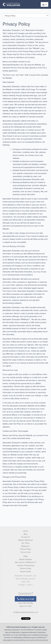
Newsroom (25, 546)
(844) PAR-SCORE (25, 603)
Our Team (25, 543)
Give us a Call (26, 598)
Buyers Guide (25, 571)
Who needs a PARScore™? (25, 562)
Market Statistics (25, 559)
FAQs (25, 556)
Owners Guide (25, 568)
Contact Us (25, 537)
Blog (25, 534)
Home (25, 531)
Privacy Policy (25, 549)
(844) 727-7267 (25, 606)
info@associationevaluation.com (25, 612)
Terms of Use (25, 552)
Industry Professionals (25, 565)
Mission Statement (25, 540)
